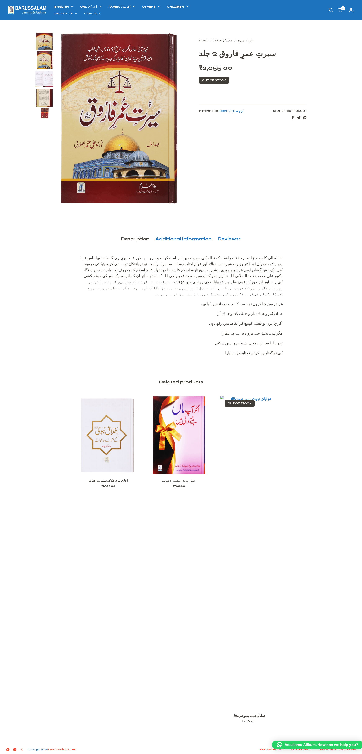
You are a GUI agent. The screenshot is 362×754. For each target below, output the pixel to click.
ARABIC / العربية (120, 6)
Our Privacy (301, 749)
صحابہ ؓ (228, 40)
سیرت (240, 40)
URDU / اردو (88, 6)
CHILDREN (175, 6)
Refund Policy (272, 749)
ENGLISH (61, 6)
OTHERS (148, 6)
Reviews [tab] (229, 239)
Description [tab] (135, 239)
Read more (254, 705)
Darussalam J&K (62, 749)
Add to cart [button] (113, 469)
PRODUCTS (63, 13)
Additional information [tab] (183, 239)
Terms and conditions (337, 749)
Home (203, 40)
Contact (92, 13)
